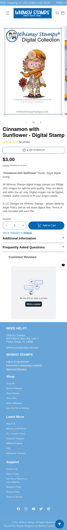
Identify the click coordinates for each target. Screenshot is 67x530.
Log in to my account (17, 361)
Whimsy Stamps (27, 522)
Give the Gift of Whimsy (17, 408)
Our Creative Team (15, 433)
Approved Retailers (16, 369)
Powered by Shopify (14, 526)
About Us (10, 423)
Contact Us (11, 469)
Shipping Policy (13, 487)
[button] (7, 13)
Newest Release (14, 388)
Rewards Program (15, 438)
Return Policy (12, 474)
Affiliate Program (14, 443)
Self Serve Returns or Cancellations (16, 480)
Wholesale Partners (16, 453)
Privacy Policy (13, 492)
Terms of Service (14, 497)
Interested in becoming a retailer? (24, 365)
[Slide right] (40, 122)
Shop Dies (11, 398)
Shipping (6, 165)
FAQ (8, 448)
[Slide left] (26, 122)
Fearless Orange (55, 526)
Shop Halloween (14, 403)
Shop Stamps (12, 393)
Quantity (7, 219)
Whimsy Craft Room (16, 428)
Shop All (10, 383)
